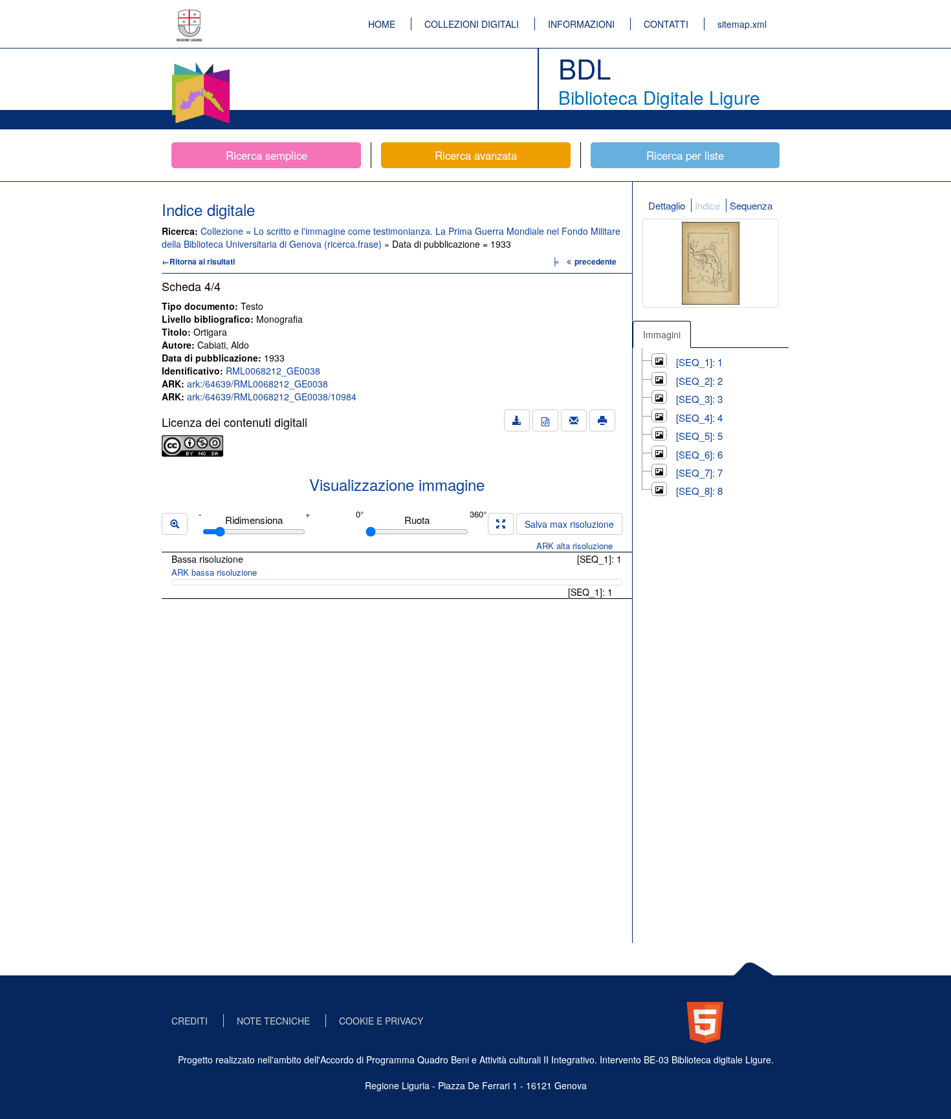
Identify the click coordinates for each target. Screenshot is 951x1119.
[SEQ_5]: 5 (699, 435)
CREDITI (189, 1020)
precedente (595, 261)
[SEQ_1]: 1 (699, 362)
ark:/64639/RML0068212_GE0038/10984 (271, 396)
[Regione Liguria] (189, 16)
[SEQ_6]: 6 (699, 454)
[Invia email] (574, 420)
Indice (707, 205)
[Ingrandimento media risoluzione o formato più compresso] (501, 524)
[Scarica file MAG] (545, 420)
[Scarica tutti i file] (517, 420)
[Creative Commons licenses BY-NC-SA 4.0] (192, 444)
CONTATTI (666, 23)
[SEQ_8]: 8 (699, 490)
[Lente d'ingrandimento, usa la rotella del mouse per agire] (175, 524)
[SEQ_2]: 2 (699, 380)
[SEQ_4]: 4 (699, 417)
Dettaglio (666, 205)
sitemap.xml (742, 23)
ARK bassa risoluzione (214, 572)
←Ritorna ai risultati (198, 261)
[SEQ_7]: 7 (699, 472)
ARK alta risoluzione (574, 545)
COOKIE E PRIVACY (381, 1020)
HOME (381, 23)
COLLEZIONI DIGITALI (471, 23)
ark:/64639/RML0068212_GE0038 (257, 383)
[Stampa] (602, 420)
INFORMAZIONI (581, 23)
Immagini (662, 334)
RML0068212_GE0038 (273, 370)
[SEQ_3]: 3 (699, 399)
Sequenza (751, 205)
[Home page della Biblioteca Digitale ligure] (200, 65)
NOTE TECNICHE (273, 1020)
